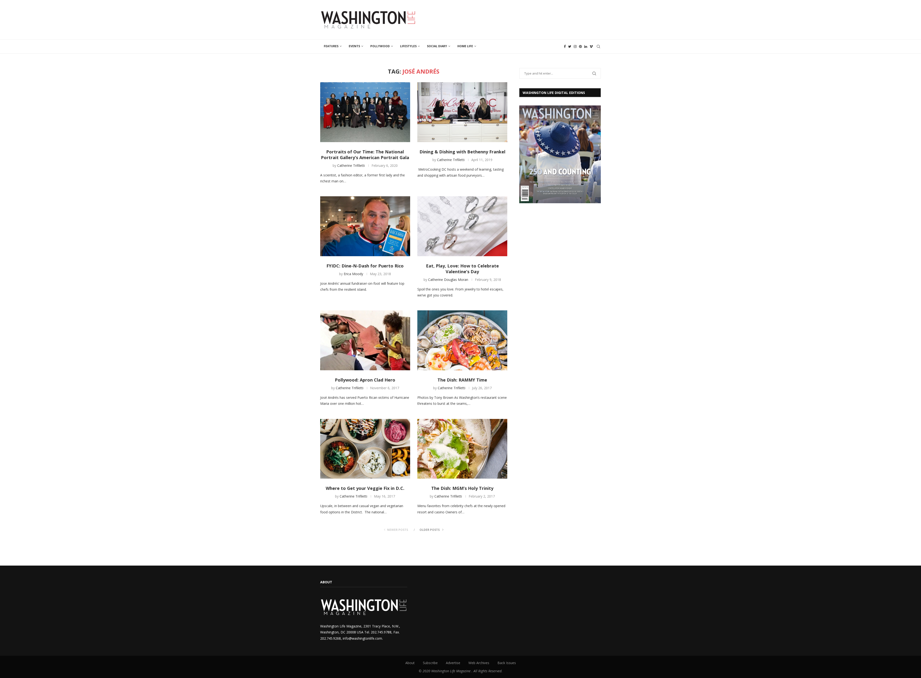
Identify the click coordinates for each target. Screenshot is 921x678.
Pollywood (380, 46)
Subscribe (430, 663)
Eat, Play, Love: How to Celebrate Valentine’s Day (462, 268)
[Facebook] (565, 46)
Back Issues (506, 663)
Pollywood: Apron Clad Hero (365, 380)
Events (354, 46)
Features (331, 46)
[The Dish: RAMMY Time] (462, 340)
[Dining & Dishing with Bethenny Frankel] (462, 112)
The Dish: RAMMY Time (462, 380)
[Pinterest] (580, 46)
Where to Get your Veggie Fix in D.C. (365, 488)
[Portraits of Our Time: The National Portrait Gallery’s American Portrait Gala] (365, 112)
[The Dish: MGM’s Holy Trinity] (462, 449)
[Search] (598, 46)
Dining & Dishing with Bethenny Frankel (462, 152)
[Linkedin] (585, 46)
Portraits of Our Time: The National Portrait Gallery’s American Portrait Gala (365, 154)
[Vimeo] (591, 46)
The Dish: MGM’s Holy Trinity (462, 488)
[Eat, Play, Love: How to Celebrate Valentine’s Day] (462, 226)
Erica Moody (353, 274)
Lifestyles (408, 46)
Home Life (465, 46)
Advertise (453, 663)
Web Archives (478, 663)
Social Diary (437, 46)
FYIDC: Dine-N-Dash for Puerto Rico (365, 266)
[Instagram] (575, 46)
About (410, 663)
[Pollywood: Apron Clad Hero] (365, 340)
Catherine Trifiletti (351, 165)
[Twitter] (569, 46)
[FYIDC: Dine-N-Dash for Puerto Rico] (365, 226)
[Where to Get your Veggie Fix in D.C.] (365, 449)
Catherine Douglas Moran (448, 279)
